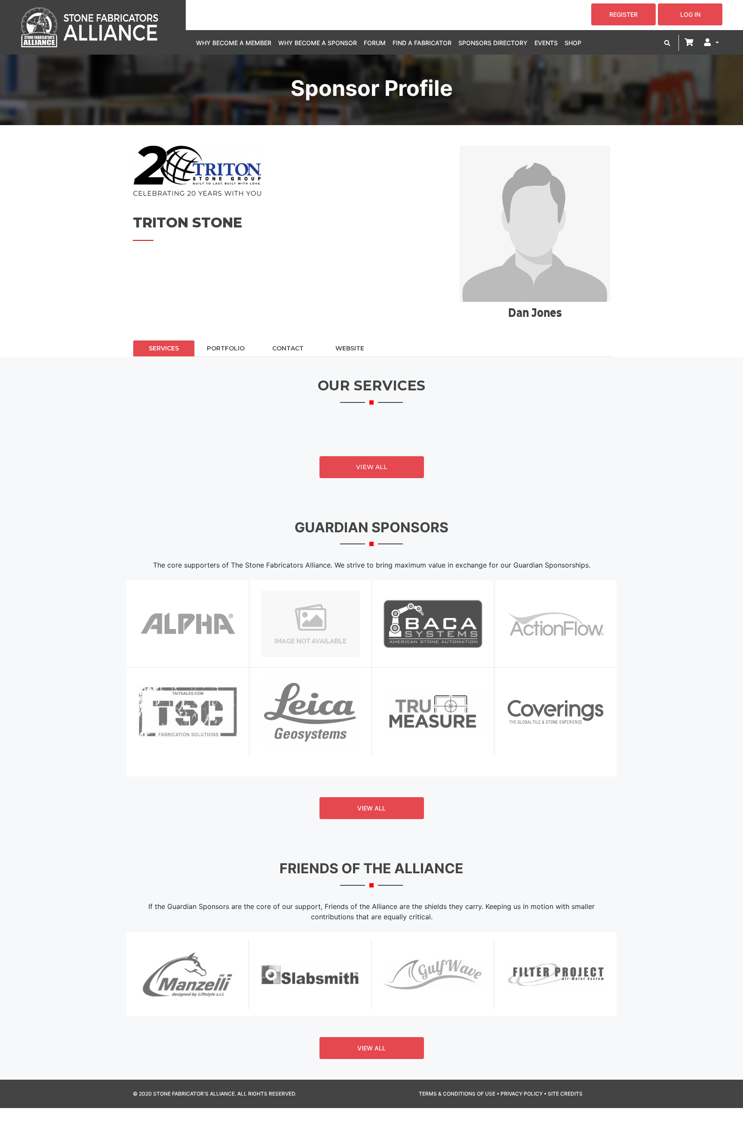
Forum (375, 42)
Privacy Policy (521, 1093)
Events (546, 42)
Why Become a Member (233, 42)
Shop (573, 42)
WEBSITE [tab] (349, 348)
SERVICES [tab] (164, 348)
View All (371, 467)
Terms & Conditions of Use (457, 1093)
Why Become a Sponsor (317, 42)
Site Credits (565, 1093)
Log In (690, 14)
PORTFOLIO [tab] (226, 348)
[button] (667, 43)
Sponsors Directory (493, 42)
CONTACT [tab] (288, 348)
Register (623, 14)
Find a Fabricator (422, 42)
